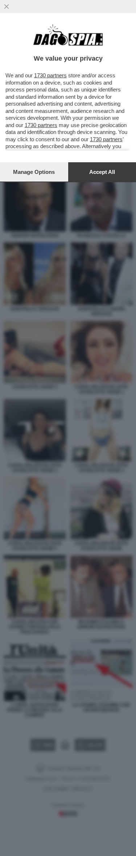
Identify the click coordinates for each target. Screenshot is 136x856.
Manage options (34, 172)
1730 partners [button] (50, 75)
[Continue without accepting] (6, 6)
